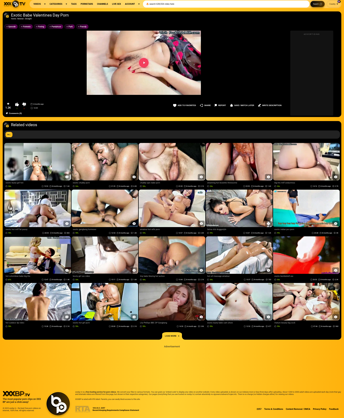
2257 (259, 409)
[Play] (144, 63)
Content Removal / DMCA (298, 409)
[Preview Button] (66, 177)
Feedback (334, 409)
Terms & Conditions (273, 409)
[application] (144, 63)
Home (13, 19)
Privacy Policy (319, 409)
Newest (20, 19)
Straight (28, 19)
